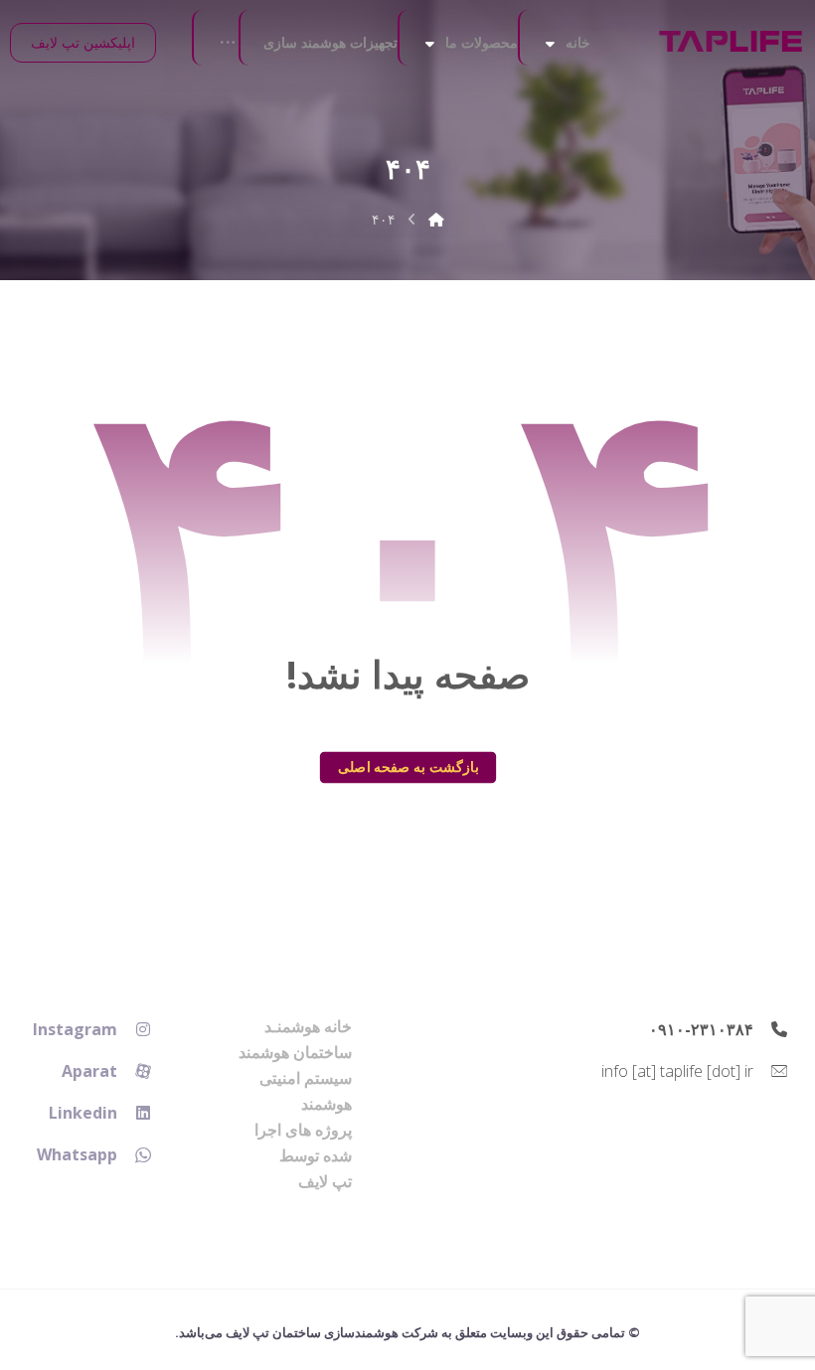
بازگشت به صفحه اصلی (407, 768)
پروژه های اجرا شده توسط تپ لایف (303, 1155)
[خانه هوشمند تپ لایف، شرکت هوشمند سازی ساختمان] (730, 41)
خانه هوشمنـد (308, 1026)
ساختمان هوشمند (295, 1052)
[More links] (228, 43)
